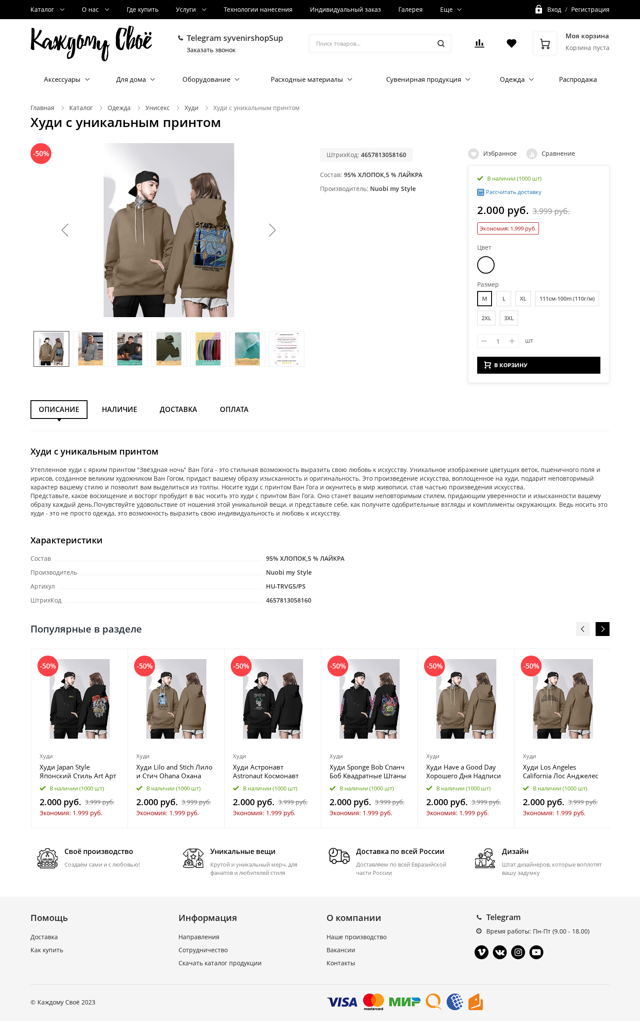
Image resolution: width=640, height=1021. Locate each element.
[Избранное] (99, 660)
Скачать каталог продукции (220, 963)
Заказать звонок (211, 50)
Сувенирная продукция (423, 79)
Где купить (142, 9)
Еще (446, 9)
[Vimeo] (481, 952)
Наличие (119, 409)
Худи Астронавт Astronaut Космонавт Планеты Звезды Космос (272, 771)
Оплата (234, 409)
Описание (59, 409)
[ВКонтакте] (500, 952)
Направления (199, 937)
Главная (42, 108)
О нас (91, 9)
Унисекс (157, 108)
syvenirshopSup (253, 38)
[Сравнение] (116, 660)
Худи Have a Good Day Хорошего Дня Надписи (463, 771)
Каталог (43, 9)
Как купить (46, 950)
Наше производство (357, 937)
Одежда (512, 79)
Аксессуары (62, 79)
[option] (79, 738)
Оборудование (206, 79)
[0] (479, 46)
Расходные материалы (307, 79)
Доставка (178, 409)
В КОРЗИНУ (510, 365)
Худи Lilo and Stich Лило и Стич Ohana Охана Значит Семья (174, 771)
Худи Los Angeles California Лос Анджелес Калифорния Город (560, 771)
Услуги (187, 9)
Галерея (410, 9)
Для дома (131, 79)
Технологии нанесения (258, 9)
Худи (192, 108)
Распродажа (578, 79)
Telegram (503, 917)
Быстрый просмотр (79, 699)
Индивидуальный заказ (345, 9)
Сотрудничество (203, 950)
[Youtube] (536, 952)
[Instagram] (518, 952)
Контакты (341, 963)
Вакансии (341, 950)
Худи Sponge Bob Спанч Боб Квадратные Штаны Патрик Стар (368, 771)
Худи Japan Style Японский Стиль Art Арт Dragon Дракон (78, 771)
